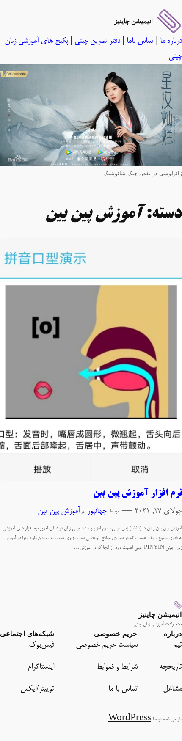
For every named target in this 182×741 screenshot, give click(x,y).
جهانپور (97, 511)
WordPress (129, 719)
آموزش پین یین (59, 511)
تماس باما (141, 41)
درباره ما (171, 41)
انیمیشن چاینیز (133, 21)
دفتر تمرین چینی (97, 41)
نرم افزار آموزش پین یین (137, 494)
